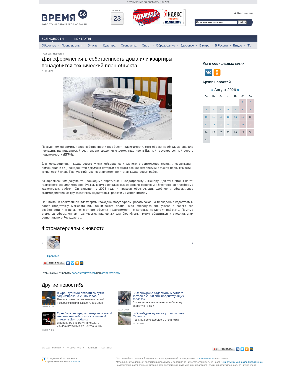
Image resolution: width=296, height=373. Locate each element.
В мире (204, 45)
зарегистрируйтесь (84, 273)
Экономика (129, 45)
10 (206, 117)
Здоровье (187, 45)
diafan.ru (75, 361)
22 (242, 124)
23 (250, 124)
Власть (93, 45)
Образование (165, 45)
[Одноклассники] (77, 263)
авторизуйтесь (110, 273)
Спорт (146, 45)
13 (228, 117)
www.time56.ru (206, 358)
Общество (49, 45)
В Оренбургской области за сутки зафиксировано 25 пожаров (80, 294)
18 (213, 124)
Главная (46, 53)
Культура (109, 45)
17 (206, 124)
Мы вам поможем (51, 347)
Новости (57, 53)
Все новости (53, 38)
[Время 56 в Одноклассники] (217, 75)
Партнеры (91, 347)
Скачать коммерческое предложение (242, 362)
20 (228, 124)
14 (235, 117)
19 (221, 124)
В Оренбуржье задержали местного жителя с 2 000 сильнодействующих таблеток (158, 296)
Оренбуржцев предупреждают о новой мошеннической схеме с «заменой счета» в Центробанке (84, 316)
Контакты (82, 38)
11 (213, 117)
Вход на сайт (245, 13)
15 (242, 117)
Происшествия (72, 45)
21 (235, 124)
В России (221, 45)
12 (221, 117)
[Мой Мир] (82, 263)
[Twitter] (72, 263)
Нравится (53, 256)
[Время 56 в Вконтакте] (208, 75)
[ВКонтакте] (68, 263)
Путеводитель (73, 347)
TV (249, 45)
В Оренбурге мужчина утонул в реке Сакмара (158, 315)
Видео (237, 45)
